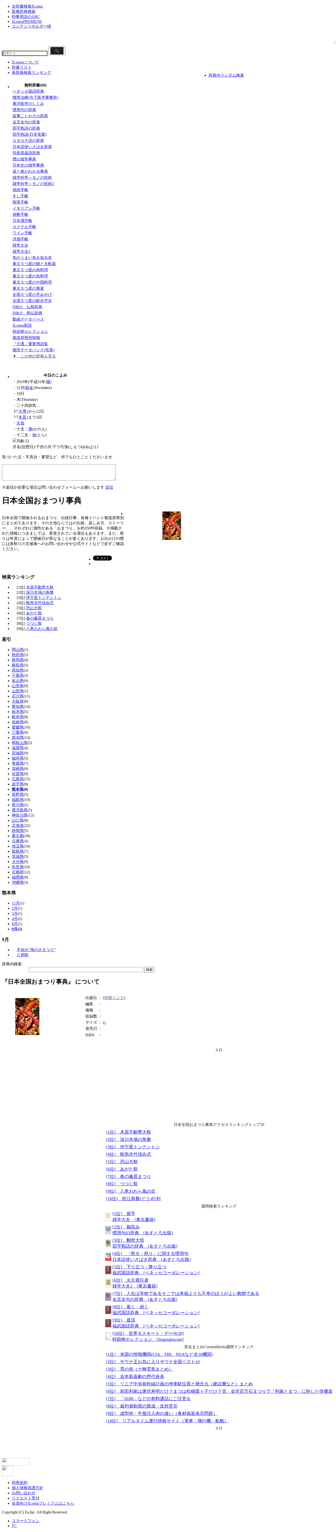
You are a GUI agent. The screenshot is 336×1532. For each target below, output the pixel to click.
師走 (29, 388)
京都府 (18, 872)
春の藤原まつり (40, 618)
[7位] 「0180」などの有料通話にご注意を (148, 1398)
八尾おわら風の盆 (42, 629)
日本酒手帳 (22, 221)
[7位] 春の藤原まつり (128, 1176)
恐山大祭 (34, 608)
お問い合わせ (23, 1493)
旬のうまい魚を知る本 (32, 257)
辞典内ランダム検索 (226, 75)
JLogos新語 (22, 325)
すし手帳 (20, 196)
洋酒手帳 (20, 239)
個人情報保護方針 (27, 1488)
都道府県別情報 (26, 338)
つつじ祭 (34, 623)
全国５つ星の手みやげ (32, 294)
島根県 (18, 851)
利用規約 (20, 1483)
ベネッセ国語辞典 (28, 91)
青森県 (18, 763)
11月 (16, 903)
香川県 (18, 805)
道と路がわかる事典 (30, 171)
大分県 (18, 862)
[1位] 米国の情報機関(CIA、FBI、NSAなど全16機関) (159, 1354)
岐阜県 (18, 717)
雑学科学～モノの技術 (32, 177)
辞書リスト (21, 67)
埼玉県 (18, 846)
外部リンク (114, 998)
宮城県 (18, 753)
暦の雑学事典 (24, 159)
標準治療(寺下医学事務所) (35, 97)
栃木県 (18, 712)
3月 (15, 913)
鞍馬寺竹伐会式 (40, 603)
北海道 (18, 825)
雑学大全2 (21, 251)
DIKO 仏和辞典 (27, 307)
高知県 (18, 670)
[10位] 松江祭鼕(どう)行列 (133, 1198)
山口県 (18, 820)
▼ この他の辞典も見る (34, 356)
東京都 (18, 836)
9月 (15, 929)
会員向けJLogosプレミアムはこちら (43, 1503)
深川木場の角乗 (40, 592)
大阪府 (18, 701)
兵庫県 (18, 841)
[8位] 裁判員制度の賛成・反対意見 (142, 1406)
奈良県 (18, 867)
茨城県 (18, 856)
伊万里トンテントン (43, 598)
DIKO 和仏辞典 (27, 313)
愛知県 (18, 706)
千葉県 (18, 675)
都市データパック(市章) (33, 350)
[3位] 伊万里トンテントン (133, 1146)
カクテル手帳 (24, 227)
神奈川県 (20, 815)
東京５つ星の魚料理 (30, 276)
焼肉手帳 (20, 190)
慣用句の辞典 (24, 110)
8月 (15, 924)
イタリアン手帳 (26, 208)
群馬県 (18, 660)
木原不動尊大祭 (40, 587)
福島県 (18, 800)
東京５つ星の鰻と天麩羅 (34, 264)
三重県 (18, 732)
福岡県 (18, 877)
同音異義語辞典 (26, 153)
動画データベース (28, 319)
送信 (109, 487)
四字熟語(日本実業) (29, 134)
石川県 (18, 696)
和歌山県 (20, 743)
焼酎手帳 (20, 214)
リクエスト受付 (25, 1498)
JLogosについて (25, 62)
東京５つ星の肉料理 (30, 270)
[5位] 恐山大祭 (122, 1161)
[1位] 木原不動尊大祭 (128, 1132)
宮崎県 (18, 768)
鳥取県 (18, 665)
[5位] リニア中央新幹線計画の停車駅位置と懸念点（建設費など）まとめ (179, 1383)
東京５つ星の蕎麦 (28, 288)
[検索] (56, 50)
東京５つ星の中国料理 (32, 282)
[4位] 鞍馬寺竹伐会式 (128, 1154)
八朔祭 (23, 955)
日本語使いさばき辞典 (32, 147)
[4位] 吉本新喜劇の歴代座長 (135, 1376)
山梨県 (18, 691)
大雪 (22, 411)
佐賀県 (18, 774)
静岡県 (18, 831)
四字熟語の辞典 (26, 128)
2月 (15, 908)
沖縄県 (18, 882)
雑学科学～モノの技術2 (33, 184)
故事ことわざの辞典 (30, 116)
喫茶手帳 (20, 202)
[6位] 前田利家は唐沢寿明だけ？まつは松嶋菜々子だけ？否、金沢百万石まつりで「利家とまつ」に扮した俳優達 (219, 1391)
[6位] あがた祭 (122, 1169)
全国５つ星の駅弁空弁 (32, 301)
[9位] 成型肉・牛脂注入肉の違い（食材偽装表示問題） (161, 1413)
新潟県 (18, 737)
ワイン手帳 (22, 233)
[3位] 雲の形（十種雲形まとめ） (139, 1369)
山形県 (18, 686)
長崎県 (18, 722)
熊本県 (18, 789)
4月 (15, 919)
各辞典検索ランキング (31, 72)
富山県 (18, 681)
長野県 (18, 794)
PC (14, 1526)
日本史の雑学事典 (28, 165)
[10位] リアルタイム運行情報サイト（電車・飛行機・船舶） (167, 1420)
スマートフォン (25, 1521)
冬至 (22, 417)
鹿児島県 (20, 810)
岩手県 (18, 784)
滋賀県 (18, 748)
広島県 (18, 779)
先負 (20, 423)
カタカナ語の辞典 (28, 140)
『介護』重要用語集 (30, 344)
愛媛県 (18, 727)
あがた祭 (34, 613)
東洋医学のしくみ (28, 104)
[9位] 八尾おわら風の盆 (130, 1191)
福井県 (18, 758)
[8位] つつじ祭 (122, 1183)
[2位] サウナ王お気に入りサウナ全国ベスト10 (153, 1361)
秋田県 (18, 655)
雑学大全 (20, 245)
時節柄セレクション (30, 331)
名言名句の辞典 (26, 122)
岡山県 (18, 649)
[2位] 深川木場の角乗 (128, 1139)
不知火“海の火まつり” (36, 950)
